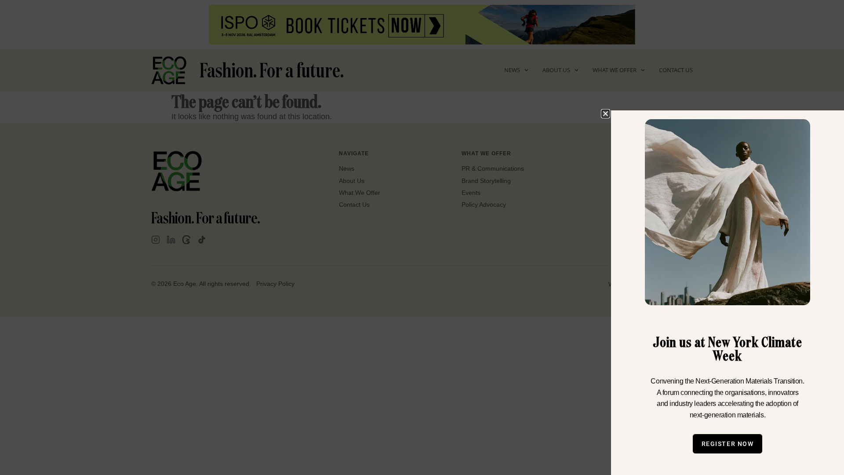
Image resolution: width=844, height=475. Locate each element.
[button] (605, 113)
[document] (422, 237)
